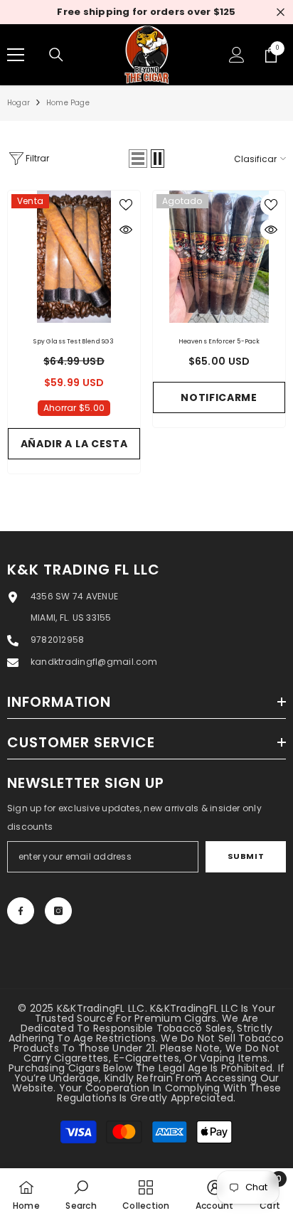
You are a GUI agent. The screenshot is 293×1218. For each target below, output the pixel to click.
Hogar (18, 102)
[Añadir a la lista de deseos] (126, 204)
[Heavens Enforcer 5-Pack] (219, 257)
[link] (80, 1193)
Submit (246, 856)
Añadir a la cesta (74, 444)
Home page (68, 102)
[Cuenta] (237, 55)
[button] (138, 158)
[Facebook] (20, 910)
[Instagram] (58, 910)
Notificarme (219, 397)
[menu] (15, 54)
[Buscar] (56, 54)
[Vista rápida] (126, 229)
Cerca (280, 12)
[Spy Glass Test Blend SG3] (74, 257)
